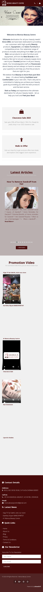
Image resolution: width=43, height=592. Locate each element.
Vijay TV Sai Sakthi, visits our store (14, 272)
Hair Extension (8, 405)
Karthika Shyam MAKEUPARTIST (13, 305)
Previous (1, 17)
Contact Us (7, 542)
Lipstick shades (8, 438)
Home (5, 529)
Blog (4, 534)
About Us (6, 531)
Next (41, 17)
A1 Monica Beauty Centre (11, 338)
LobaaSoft (37, 586)
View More (21, 248)
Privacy (5, 537)
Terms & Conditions (9, 540)
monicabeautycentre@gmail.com (15, 503)
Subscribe (6, 566)
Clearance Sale (8, 372)
